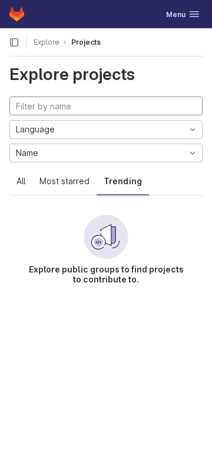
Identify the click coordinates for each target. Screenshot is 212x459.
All (20, 181)
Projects (86, 42)
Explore (46, 42)
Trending (123, 181)
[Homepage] (17, 14)
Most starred (64, 181)
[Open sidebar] (14, 42)
